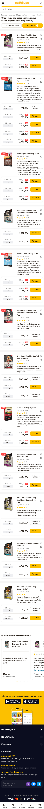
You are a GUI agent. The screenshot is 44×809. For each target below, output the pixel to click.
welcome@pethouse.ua (12, 772)
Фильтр (34, 25)
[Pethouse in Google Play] (13, 701)
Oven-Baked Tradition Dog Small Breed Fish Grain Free (27, 211)
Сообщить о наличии (36, 108)
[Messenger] (33, 784)
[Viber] (28, 784)
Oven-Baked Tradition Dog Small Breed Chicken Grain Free (26, 500)
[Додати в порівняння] (41, 38)
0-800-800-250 (8, 756)
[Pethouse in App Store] (31, 701)
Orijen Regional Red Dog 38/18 (28, 154)
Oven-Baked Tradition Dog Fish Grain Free (28, 545)
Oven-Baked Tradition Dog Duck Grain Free (26, 455)
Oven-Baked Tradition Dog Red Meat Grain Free (28, 357)
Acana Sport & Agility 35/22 (26, 408)
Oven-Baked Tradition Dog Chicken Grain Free (26, 588)
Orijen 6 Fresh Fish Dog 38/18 (27, 254)
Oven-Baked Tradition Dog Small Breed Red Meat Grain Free (27, 313)
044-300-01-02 (8, 765)
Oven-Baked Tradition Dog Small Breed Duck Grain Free (27, 36)
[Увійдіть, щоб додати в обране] (41, 35)
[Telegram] (39, 784)
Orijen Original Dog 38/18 (26, 78)
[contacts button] (40, 2)
